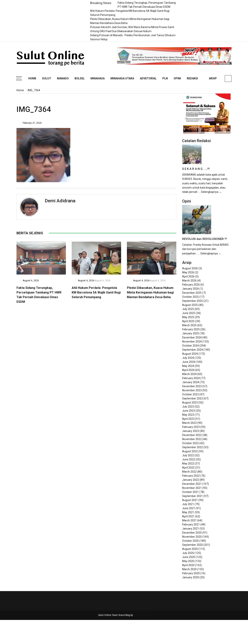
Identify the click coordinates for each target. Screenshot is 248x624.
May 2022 (188, 463)
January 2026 (190, 288)
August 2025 (190, 304)
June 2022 (188, 459)
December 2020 (192, 532)
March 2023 (189, 422)
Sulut (46, 78)
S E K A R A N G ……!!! (196, 169)
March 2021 (189, 520)
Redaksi (192, 78)
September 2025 (192, 300)
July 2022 (188, 455)
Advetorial (148, 78)
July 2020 (188, 552)
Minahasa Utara (122, 78)
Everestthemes (141, 615)
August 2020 (190, 548)
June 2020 (188, 557)
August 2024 (190, 353)
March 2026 (189, 280)
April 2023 (188, 418)
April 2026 (188, 276)
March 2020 (189, 569)
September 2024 (192, 349)
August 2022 (190, 451)
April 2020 (188, 565)
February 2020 (191, 573)
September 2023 (192, 398)
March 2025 (189, 325)
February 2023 (191, 426)
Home (32, 78)
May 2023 (188, 414)
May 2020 (188, 561)
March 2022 (189, 471)
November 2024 (192, 341)
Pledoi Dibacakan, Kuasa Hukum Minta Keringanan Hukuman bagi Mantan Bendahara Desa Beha (150, 292)
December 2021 (192, 483)
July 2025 (188, 309)
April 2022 (188, 467)
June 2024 (188, 361)
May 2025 (188, 317)
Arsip (213, 78)
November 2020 (192, 536)
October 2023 (190, 394)
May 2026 (188, 272)
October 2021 (190, 492)
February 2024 (191, 378)
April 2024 (188, 370)
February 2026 (191, 284)
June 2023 (188, 410)
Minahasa (97, 78)
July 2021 (188, 504)
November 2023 (192, 390)
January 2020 (190, 577)
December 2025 (192, 292)
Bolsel (80, 78)
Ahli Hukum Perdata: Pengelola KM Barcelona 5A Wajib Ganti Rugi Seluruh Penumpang (96, 292)
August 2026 (190, 268)
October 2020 (190, 540)
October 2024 (190, 345)
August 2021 (190, 500)
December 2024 (192, 337)
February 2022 (191, 475)
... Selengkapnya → (210, 191)
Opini (177, 78)
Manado (63, 78)
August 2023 (190, 402)
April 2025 (188, 321)
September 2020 (192, 544)
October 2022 (190, 443)
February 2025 (191, 329)
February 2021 (191, 524)
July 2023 (188, 406)
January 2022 (190, 479)
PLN (165, 78)
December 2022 (192, 435)
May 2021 (188, 512)
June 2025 (188, 313)
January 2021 (190, 528)
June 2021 (188, 508)
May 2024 (188, 365)
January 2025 (190, 333)
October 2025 (190, 296)
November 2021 (192, 487)
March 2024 (189, 374)
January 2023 (190, 431)
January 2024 (190, 382)
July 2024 (188, 357)
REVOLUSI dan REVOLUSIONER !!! (204, 239)
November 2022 (192, 439)
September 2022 (192, 447)
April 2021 (188, 516)
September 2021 (192, 496)
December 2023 (192, 386)
